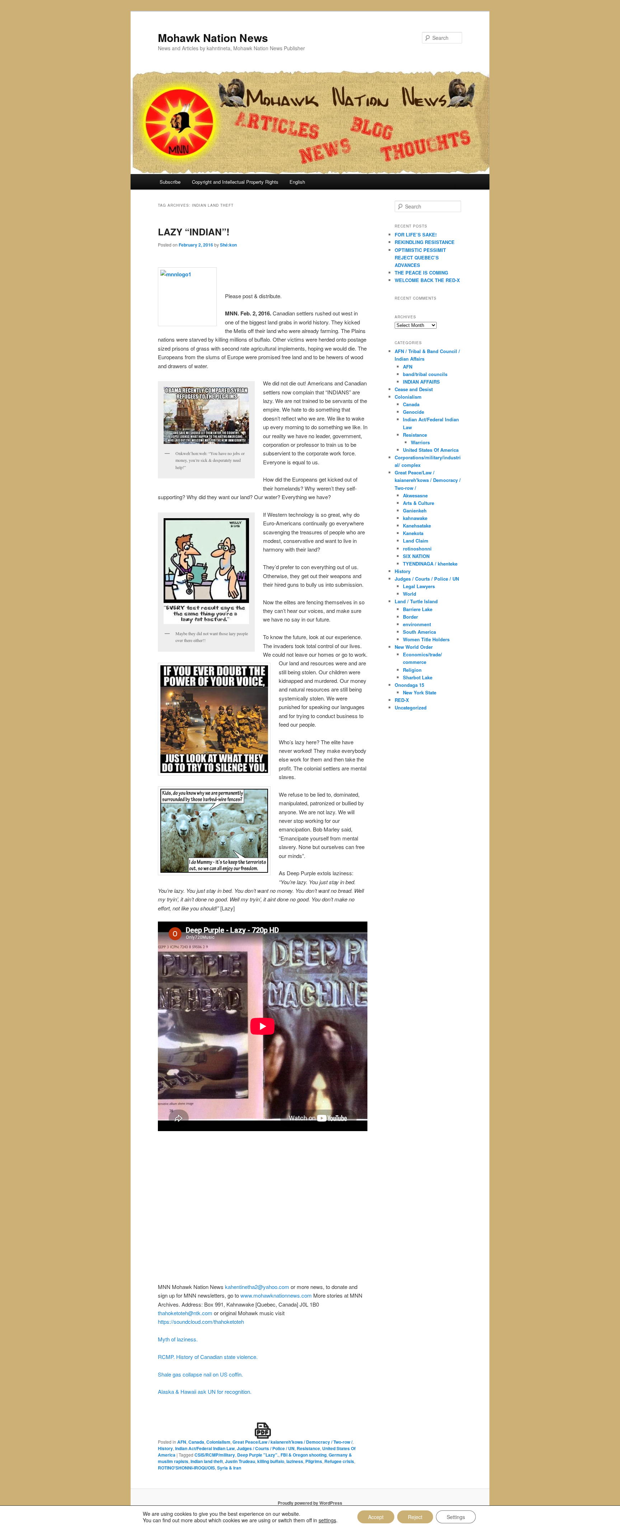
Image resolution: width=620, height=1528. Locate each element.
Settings (456, 1516)
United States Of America (431, 449)
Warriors (420, 442)
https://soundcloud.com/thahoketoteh (201, 1321)
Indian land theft (207, 1461)
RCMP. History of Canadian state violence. (208, 1356)
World (409, 593)
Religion (412, 669)
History (165, 1448)
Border (410, 616)
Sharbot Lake (417, 677)
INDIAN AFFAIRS (421, 381)
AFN (181, 1442)
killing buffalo (270, 1461)
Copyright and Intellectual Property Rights (235, 181)
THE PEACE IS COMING (421, 272)
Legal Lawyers (419, 586)
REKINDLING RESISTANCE (425, 242)
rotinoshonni (417, 548)
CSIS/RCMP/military (214, 1455)
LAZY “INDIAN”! (194, 231)
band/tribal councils (425, 374)
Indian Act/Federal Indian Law (205, 1448)
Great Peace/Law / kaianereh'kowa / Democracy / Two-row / (292, 1442)
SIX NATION (416, 556)
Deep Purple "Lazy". (257, 1455)
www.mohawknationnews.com (276, 1295)
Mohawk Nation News (213, 37)
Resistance (308, 1448)
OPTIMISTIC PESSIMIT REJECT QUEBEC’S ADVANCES (420, 257)
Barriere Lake (417, 609)
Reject (415, 1516)
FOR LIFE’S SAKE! (416, 234)
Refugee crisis (339, 1461)
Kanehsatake (417, 525)
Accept (376, 1516)
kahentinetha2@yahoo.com (256, 1286)
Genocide (413, 411)
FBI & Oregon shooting (304, 1455)
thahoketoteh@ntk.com (185, 1313)
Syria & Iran (229, 1467)
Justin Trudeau (240, 1461)
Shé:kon (228, 245)
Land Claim (415, 540)
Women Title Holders (426, 639)
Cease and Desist (414, 389)
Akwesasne (415, 495)
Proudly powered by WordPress (310, 1503)
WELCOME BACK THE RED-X (427, 280)
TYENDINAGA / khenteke (430, 563)
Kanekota (413, 533)
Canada (196, 1442)
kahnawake (415, 518)
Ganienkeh (415, 510)
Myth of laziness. (178, 1339)
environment (417, 624)
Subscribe (170, 181)
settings (327, 1520)
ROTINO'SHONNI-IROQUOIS (186, 1467)
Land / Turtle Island (416, 601)
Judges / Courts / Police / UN (266, 1448)
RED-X (402, 700)
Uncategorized (411, 707)
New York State (419, 692)
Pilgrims (313, 1461)
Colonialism (218, 1442)
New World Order (414, 646)
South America (419, 631)
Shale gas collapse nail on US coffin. (200, 1374)
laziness (294, 1461)
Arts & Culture (418, 503)
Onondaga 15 (409, 684)
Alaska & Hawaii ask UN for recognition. (205, 1391)
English (297, 181)
